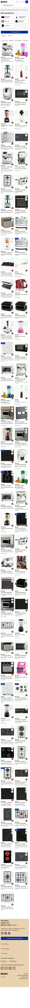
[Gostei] (26, 45)
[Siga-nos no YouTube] (10, 968)
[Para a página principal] (4, 1)
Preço (3, 35)
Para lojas (4, 953)
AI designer (13, 961)
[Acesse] (23, 1)
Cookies (26, 973)
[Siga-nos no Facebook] (6, 968)
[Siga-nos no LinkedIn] (14, 968)
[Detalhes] (12, 56)
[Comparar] (12, 47)
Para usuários (6, 948)
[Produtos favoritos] (20, 1)
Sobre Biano (5, 944)
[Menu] (26, 1)
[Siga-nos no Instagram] (2, 968)
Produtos (4, 961)
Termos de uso (24, 977)
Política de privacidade (22, 975)
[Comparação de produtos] (17, 1)
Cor (9, 35)
